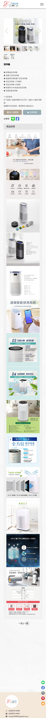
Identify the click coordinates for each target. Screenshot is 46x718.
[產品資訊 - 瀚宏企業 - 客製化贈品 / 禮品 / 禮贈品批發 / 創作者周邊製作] (14, 4)
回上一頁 (24, 623)
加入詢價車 (14, 112)
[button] (39, 30)
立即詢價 (33, 112)
